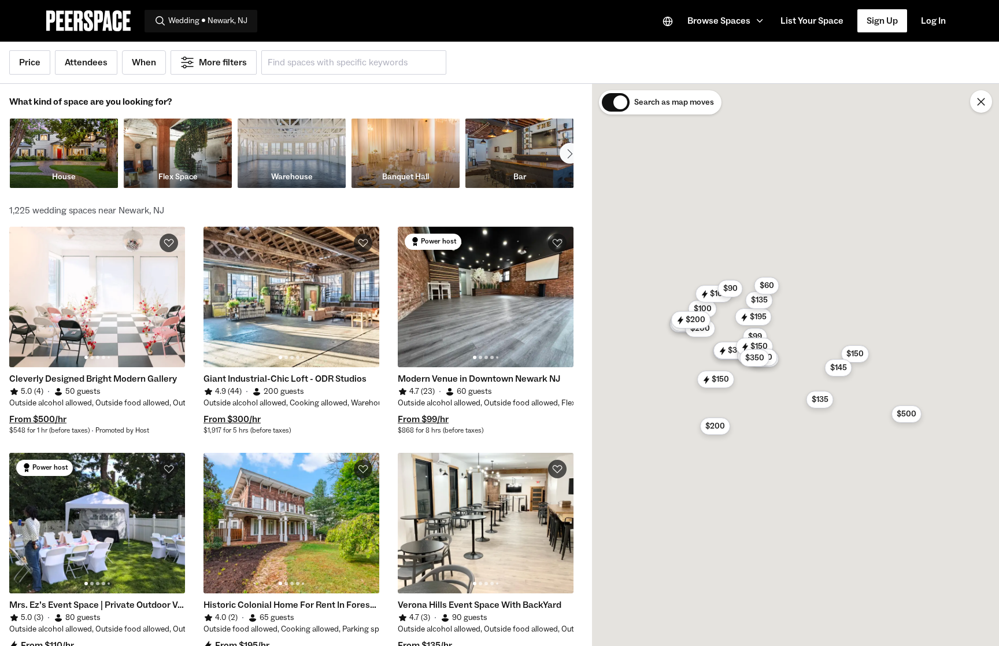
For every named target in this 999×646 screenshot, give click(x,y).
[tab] (86, 357)
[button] (727, 21)
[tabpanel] (97, 297)
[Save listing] (169, 243)
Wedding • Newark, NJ (207, 21)
